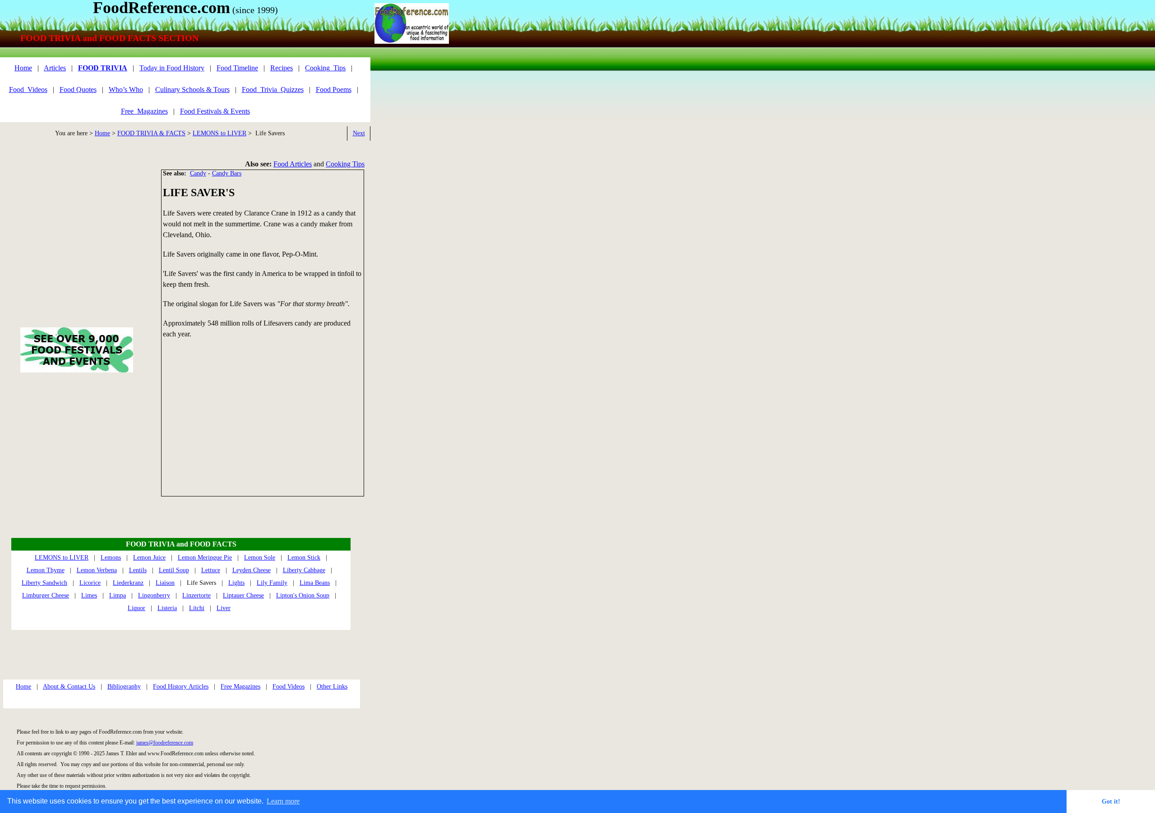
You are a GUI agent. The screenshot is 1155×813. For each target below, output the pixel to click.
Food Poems (333, 89)
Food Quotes (78, 89)
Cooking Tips (345, 164)
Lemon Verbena (97, 570)
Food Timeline (237, 68)
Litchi (196, 608)
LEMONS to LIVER (219, 133)
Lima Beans (315, 582)
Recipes (281, 68)
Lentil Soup (174, 570)
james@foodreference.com (164, 743)
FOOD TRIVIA (102, 68)
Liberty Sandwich (44, 582)
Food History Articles (180, 686)
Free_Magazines (144, 111)
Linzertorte (196, 595)
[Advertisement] (263, 422)
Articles (55, 68)
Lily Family (272, 582)
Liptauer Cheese (243, 595)
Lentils (138, 570)
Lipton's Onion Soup (302, 595)
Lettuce (210, 570)
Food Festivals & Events (215, 111)
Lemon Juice (149, 557)
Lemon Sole (259, 557)
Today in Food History (171, 68)
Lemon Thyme (46, 570)
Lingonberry (154, 595)
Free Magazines (240, 686)
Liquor (136, 608)
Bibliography (124, 686)
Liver (224, 608)
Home (102, 133)
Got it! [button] (1111, 801)
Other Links (332, 686)
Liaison (165, 582)
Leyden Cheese (251, 570)
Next (359, 133)
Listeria (167, 608)
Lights (236, 582)
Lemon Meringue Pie (205, 557)
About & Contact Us (69, 686)
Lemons (111, 557)
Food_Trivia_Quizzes (273, 89)
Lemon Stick (303, 557)
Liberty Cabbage (304, 570)
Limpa (117, 595)
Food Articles (292, 164)
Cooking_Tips (325, 68)
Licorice (90, 582)
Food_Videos (28, 89)
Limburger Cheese (45, 595)
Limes (89, 595)
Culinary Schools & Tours (192, 89)
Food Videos (289, 686)
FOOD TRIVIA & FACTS (151, 133)
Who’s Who (126, 89)
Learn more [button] (283, 801)
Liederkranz (128, 582)
